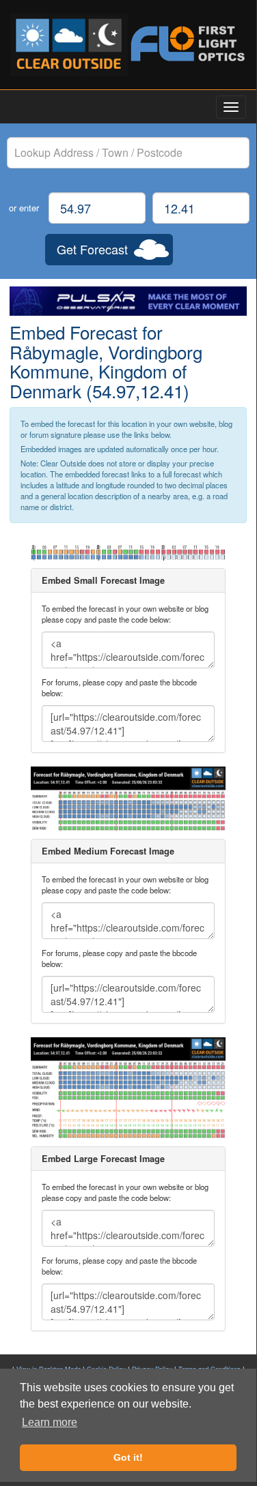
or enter (24, 207)
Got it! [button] (128, 1457)
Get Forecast (92, 249)
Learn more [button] (49, 1422)
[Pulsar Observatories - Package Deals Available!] (128, 301)
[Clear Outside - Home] (69, 45)
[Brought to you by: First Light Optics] (187, 43)
